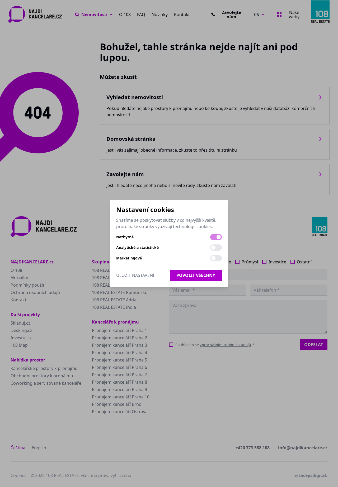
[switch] (216, 237)
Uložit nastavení (135, 275)
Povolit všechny (195, 275)
